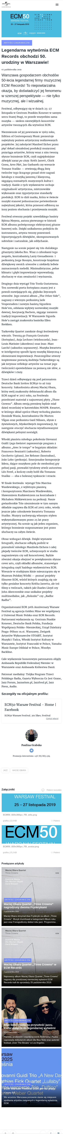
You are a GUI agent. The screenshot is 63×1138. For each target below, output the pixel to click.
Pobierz (57, 821)
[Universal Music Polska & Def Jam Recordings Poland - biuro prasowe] (6, 7)
